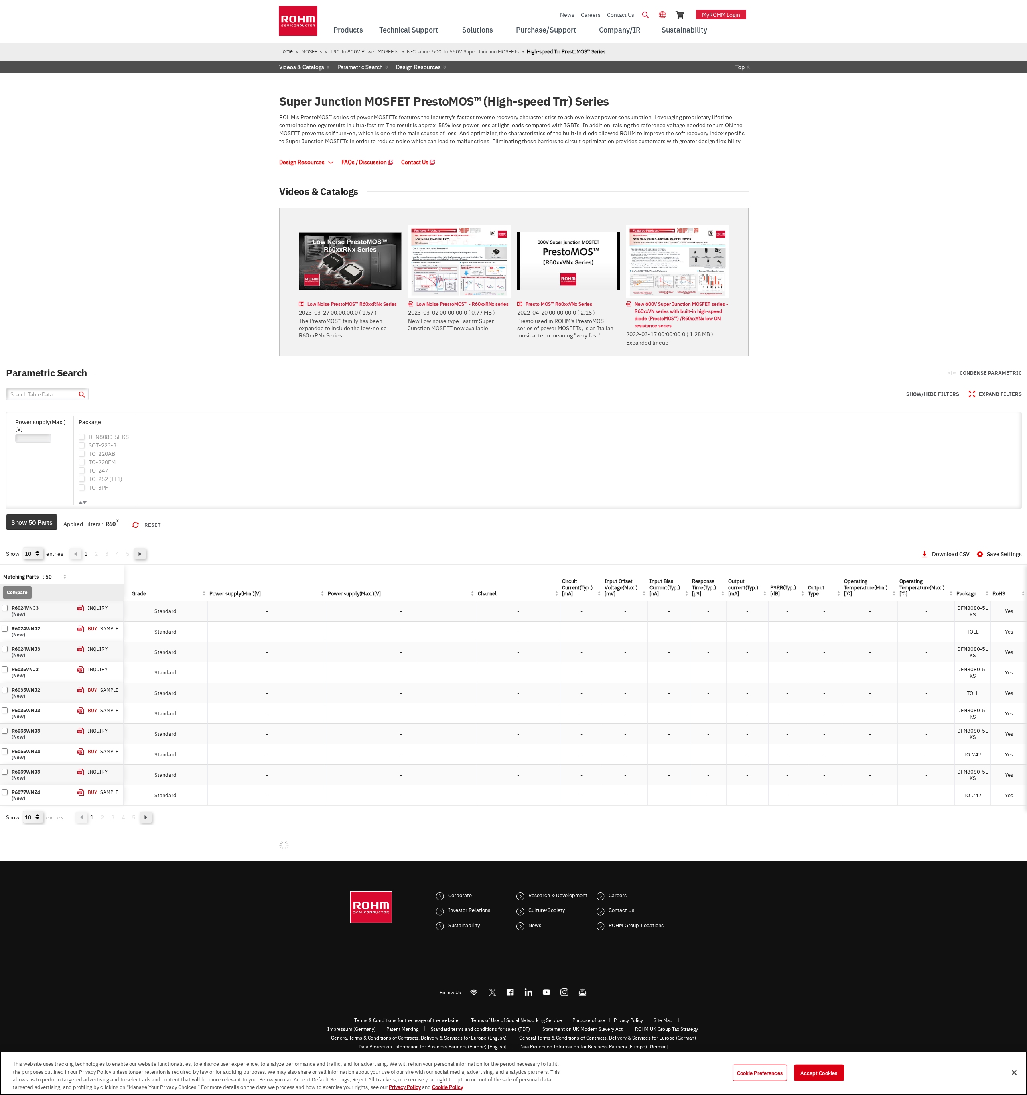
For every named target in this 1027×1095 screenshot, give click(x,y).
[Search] (645, 14)
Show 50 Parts (31, 522)
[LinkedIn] (529, 992)
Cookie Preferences (760, 1072)
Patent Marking (402, 1029)
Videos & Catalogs (301, 67)
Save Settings (1004, 554)
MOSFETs (311, 51)
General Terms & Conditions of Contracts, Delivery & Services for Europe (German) (607, 1037)
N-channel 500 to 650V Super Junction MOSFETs (463, 51)
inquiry (98, 608)
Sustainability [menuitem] (684, 29)
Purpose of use (588, 1020)
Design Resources (418, 67)
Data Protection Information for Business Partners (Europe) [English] (433, 1046)
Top (740, 67)
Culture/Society (546, 909)
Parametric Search (360, 67)
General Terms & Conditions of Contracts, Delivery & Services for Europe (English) (419, 1037)
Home (286, 50)
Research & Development (557, 894)
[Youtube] (547, 992)
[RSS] (474, 992)
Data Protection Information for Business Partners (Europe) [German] (593, 1046)
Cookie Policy (447, 1086)
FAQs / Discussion (364, 162)
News (567, 14)
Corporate (460, 894)
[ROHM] (298, 23)
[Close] (1014, 1072)
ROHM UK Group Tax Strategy (666, 1029)
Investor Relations (469, 909)
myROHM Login (721, 14)
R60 (111, 524)
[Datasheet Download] (81, 608)
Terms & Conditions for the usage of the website (406, 1020)
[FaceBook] (510, 992)
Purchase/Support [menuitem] (546, 29)
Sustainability (464, 924)
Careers (591, 14)
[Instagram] (565, 992)
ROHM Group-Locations (636, 924)
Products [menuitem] (348, 29)
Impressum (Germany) (351, 1029)
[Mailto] (583, 992)
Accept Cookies (818, 1072)
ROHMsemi (492, 992)
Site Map (663, 1020)
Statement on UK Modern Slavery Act (582, 1029)
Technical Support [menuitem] (408, 29)
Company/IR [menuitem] (620, 29)
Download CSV (951, 554)
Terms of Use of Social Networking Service (516, 1020)
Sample (109, 628)
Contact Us (620, 14)
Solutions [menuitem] (477, 29)
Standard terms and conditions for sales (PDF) (480, 1029)
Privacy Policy (628, 1020)
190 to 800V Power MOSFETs (364, 51)
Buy (92, 628)
